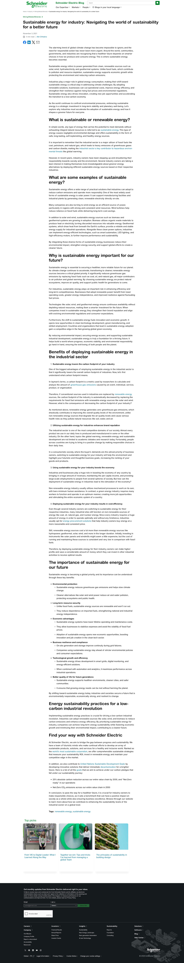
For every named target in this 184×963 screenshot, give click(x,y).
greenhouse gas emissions (83, 385)
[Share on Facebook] (24, 43)
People (86, 7)
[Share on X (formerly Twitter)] (33, 43)
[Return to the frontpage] (37, 5)
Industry (30, 11)
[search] (157, 3)
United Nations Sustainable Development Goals (102, 764)
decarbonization (108, 767)
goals (79, 770)
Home (24, 11)
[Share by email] (37, 43)
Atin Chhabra (42, 37)
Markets (75, 7)
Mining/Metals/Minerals (41, 11)
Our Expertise (62, 7)
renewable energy (123, 394)
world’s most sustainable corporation (69, 751)
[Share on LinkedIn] (29, 43)
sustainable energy (110, 130)
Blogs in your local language (107, 7)
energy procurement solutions (77, 521)
